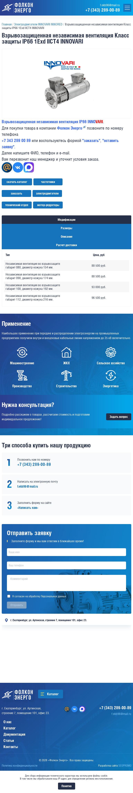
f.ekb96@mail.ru (110, 5)
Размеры (66, 228)
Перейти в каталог (53, 694)
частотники (48, 182)
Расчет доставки (66, 245)
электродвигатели (47, 193)
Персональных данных (53, 596)
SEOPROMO (114, 765)
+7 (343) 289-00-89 (102, 9)
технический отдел (16, 205)
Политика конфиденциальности (19, 765)
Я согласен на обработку (39, 596)
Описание (66, 236)
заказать (16, 193)
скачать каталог (17, 182)
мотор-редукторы (48, 205)
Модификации (66, 219)
